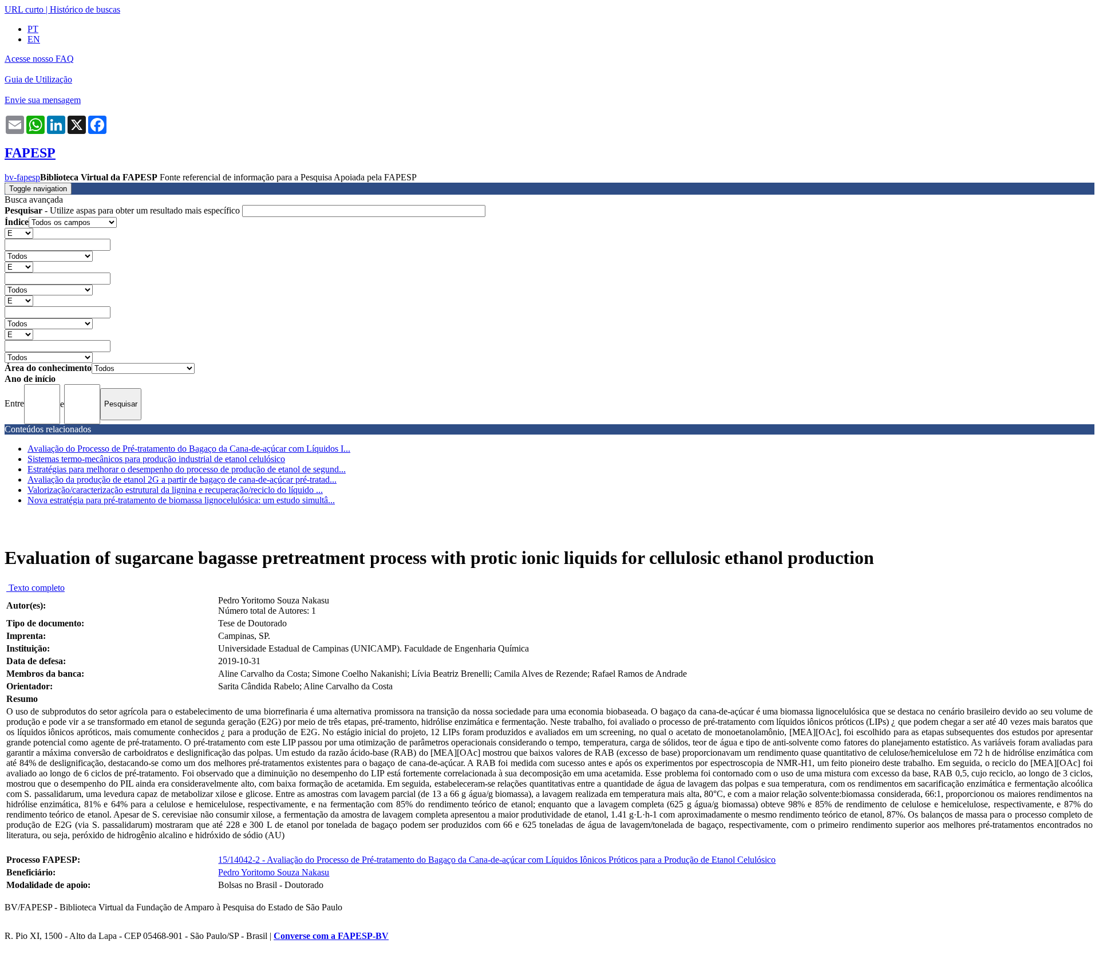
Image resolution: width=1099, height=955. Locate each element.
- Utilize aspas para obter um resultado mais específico (123, 210)
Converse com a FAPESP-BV (331, 936)
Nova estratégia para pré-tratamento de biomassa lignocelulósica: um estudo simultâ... (181, 500)
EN (33, 39)
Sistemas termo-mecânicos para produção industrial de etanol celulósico (156, 459)
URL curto (24, 9)
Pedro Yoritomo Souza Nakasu (273, 872)
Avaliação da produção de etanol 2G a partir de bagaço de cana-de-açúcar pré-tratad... (182, 479)
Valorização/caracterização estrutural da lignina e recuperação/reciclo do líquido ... (175, 490)
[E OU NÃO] (19, 233)
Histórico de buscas (85, 9)
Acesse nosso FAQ (39, 59)
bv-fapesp (22, 177)
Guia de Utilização (38, 79)
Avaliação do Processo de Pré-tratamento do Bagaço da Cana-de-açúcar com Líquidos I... (188, 448)
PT (32, 29)
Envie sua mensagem (43, 100)
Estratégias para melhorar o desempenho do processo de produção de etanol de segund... (186, 469)
